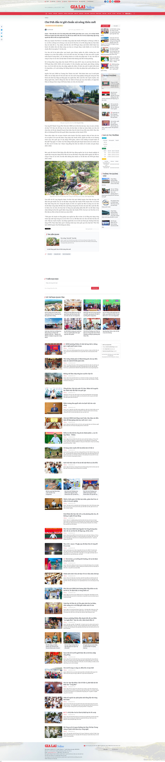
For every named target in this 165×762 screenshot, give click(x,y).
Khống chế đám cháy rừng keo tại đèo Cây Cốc (78, 374)
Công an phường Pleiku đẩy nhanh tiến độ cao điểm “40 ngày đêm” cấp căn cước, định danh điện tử (80, 619)
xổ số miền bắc (104, 354)
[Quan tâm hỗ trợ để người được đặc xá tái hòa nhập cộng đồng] (53, 658)
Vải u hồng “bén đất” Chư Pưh (68, 238)
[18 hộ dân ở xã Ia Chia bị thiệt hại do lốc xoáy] (53, 717)
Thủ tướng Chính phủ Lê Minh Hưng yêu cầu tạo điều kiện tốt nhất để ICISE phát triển (80, 360)
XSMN (118, 354)
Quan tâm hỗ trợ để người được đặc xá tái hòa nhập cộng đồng (79, 654)
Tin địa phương (109, 75)
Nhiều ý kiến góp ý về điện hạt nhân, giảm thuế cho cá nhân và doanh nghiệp (80, 500)
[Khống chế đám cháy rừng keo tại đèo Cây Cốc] (53, 378)
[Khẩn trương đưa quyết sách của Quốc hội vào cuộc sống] (53, 408)
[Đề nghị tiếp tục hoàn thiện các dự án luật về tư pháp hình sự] (90, 637)
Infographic (90, 1)
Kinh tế (76, 13)
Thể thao (119, 13)
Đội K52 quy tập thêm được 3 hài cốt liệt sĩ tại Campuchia (53, 493)
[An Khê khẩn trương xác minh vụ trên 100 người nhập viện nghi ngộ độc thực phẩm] (105, 30)
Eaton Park (107, 348)
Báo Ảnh (53, 1)
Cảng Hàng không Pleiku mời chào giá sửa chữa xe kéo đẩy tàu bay (110, 182)
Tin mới (116, 26)
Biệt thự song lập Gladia (107, 344)
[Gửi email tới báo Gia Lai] (113, 1)
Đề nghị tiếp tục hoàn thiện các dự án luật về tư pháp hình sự (90, 646)
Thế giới (55, 13)
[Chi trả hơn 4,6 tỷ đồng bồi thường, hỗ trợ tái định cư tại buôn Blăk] (53, 564)
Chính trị (60, 13)
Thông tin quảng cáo (110, 175)
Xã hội (113, 13)
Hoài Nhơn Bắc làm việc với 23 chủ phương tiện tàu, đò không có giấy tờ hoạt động (80, 515)
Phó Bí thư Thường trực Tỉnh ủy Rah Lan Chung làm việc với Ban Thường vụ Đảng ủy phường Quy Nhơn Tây (110, 51)
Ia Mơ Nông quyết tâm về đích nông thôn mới (59, 249)
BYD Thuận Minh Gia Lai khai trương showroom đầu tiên (110, 224)
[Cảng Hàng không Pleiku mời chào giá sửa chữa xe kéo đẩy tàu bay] (106, 180)
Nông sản (104, 138)
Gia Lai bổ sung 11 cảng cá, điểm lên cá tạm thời (78, 668)
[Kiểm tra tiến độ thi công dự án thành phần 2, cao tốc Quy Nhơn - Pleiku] (105, 58)
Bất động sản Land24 (112, 354)
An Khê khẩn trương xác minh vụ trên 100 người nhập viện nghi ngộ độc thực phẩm (110, 32)
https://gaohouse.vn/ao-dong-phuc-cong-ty (110, 356)
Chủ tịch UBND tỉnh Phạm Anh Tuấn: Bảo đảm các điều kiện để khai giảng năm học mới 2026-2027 (80, 419)
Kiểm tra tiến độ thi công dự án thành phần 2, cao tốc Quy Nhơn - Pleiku (115, 59)
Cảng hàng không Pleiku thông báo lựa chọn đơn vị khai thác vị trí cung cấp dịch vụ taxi (110, 214)
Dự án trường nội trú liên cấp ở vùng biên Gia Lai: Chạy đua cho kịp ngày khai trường (53, 314)
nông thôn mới (57, 254)
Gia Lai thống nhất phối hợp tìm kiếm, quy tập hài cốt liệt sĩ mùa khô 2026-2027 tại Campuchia (111, 314)
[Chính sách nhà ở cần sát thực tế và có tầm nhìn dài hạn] (53, 578)
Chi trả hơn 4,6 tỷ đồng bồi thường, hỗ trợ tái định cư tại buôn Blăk (80, 560)
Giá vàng (104, 158)
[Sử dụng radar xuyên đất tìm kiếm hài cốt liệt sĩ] (53, 453)
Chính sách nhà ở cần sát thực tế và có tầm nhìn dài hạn (81, 574)
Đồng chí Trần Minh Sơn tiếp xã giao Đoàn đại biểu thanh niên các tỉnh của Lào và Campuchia (72, 314)
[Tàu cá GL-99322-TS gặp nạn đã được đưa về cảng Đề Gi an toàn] (53, 549)
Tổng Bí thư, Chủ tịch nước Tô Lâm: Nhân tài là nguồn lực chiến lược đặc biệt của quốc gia (80, 389)
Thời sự (50, 13)
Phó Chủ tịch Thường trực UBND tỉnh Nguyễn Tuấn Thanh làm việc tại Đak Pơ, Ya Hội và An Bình (71, 493)
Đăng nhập (117, 1)
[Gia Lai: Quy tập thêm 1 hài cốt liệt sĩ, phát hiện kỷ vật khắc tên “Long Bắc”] (53, 687)
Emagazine (83, 1)
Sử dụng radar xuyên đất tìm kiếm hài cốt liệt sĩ (78, 448)
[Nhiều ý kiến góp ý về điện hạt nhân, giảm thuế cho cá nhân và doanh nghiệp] (53, 504)
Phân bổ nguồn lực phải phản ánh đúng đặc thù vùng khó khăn (80, 698)
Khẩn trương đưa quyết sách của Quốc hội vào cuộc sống (79, 404)
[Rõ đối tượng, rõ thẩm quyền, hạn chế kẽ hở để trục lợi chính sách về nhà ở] (53, 637)
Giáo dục (81, 13)
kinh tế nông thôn (66, 254)
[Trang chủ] (46, 13)
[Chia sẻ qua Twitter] (1, 33)
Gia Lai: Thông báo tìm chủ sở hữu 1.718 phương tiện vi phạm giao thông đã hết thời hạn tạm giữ (110, 192)
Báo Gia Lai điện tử (82, 8)
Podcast (65, 1)
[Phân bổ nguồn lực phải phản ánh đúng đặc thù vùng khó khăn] (53, 702)
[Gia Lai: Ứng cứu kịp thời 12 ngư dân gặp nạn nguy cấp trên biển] (71, 637)
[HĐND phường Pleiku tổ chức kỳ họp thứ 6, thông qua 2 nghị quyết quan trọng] (105, 66)
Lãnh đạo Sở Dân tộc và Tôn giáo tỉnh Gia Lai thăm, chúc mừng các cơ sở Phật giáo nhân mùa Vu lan (79, 604)
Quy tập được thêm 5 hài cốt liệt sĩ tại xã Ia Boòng (111, 332)
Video (47, 1)
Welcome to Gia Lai (74, 1)
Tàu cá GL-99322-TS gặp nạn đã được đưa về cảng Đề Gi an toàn (80, 545)
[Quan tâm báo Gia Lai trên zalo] (108, 1)
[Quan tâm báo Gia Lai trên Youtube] (110, 1)
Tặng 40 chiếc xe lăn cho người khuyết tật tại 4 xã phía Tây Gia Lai (110, 85)
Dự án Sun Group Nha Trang (108, 351)
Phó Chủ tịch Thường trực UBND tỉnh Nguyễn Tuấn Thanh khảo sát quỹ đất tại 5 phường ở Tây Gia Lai (90, 493)
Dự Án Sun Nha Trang (110, 346)
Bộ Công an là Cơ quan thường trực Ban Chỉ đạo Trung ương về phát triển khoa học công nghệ (80, 728)
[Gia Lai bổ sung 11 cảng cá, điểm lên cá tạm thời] (53, 673)
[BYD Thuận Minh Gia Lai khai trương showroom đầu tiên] (106, 222)
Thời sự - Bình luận (68, 13)
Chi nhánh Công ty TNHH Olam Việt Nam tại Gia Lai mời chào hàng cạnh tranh (110, 204)
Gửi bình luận (95, 288)
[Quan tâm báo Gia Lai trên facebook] (105, 1)
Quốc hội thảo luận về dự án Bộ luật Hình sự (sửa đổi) (80, 463)
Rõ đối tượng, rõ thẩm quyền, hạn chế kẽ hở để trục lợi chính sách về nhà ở (53, 646)
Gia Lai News (128, 13)
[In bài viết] (1, 39)
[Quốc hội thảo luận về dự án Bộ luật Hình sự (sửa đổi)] (53, 467)
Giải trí (109, 13)
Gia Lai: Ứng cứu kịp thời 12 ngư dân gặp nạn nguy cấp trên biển (72, 646)
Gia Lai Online (54, 745)
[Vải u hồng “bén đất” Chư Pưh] (52, 241)
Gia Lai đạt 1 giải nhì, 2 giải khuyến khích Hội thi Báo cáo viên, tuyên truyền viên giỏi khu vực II (110, 125)
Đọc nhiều (105, 26)
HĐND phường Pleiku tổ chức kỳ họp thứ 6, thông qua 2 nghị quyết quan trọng (110, 67)
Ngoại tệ (104, 148)
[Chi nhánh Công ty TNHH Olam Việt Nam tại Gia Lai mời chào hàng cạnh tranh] (106, 202)
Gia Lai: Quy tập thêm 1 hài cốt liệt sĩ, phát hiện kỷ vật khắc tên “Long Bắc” (80, 683)
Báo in (59, 1)
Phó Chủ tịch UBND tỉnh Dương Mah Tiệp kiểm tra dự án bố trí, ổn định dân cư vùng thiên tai (80, 589)
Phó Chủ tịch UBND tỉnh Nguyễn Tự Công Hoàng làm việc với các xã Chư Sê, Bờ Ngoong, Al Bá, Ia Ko (110, 96)
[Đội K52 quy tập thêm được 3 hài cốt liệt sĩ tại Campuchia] (53, 484)
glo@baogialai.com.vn (52, 752)
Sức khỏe (87, 13)
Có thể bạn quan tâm (55, 297)
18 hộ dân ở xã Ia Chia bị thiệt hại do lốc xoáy (81, 712)
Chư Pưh (50, 254)
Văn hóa (104, 13)
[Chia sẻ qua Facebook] (1, 26)
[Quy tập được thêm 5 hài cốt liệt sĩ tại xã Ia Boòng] (111, 324)
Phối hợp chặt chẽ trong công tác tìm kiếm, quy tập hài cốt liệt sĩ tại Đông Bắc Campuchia (92, 314)
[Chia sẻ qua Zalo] (1, 29)
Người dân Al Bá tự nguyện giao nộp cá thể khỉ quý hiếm (115, 115)
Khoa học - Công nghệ (95, 13)
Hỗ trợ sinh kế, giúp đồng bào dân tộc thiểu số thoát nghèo (115, 106)
